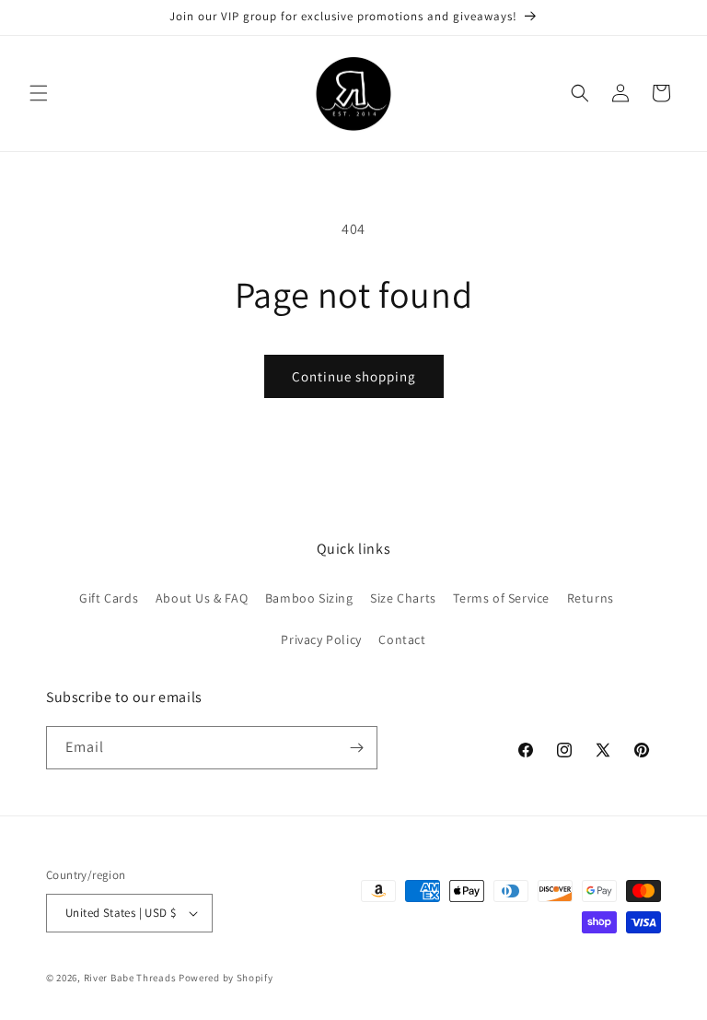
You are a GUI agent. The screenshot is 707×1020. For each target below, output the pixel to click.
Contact (401, 639)
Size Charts (403, 598)
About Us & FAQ (202, 598)
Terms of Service (501, 598)
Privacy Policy (321, 639)
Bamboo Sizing (309, 598)
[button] (38, 93)
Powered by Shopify (226, 977)
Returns (590, 598)
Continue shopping (354, 376)
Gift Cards (108, 598)
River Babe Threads (130, 977)
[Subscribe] (356, 747)
